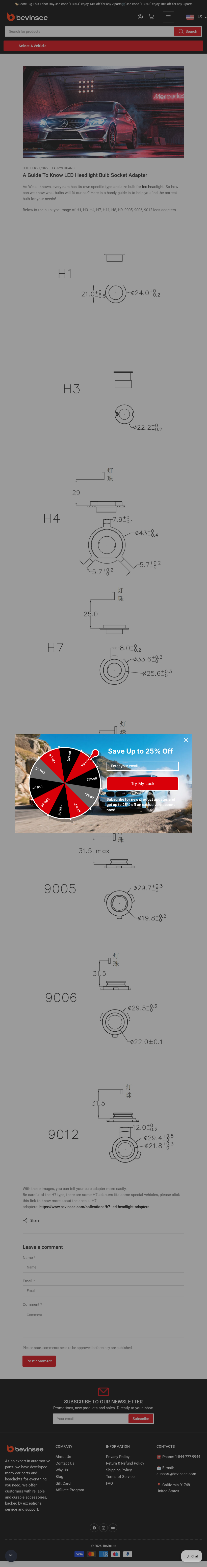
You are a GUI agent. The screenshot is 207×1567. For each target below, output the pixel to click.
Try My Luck (142, 783)
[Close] (186, 740)
